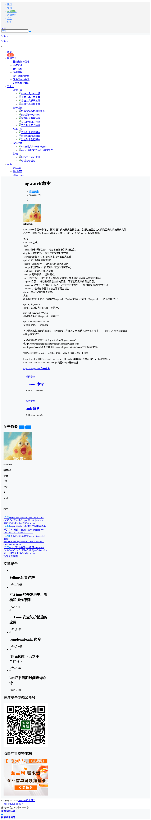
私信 (28, 427)
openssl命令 (35, 384)
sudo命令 (33, 408)
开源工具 (17, 90)
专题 (9, 8)
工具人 (10, 86)
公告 (9, 18)
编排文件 (17, 143)
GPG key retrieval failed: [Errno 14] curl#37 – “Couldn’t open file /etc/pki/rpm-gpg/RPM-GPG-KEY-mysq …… (24, 520)
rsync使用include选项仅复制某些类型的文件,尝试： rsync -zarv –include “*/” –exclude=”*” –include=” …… (25, 529)
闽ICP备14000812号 (14, 804)
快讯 (9, 4)
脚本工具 (17, 129)
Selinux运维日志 (26, 800)
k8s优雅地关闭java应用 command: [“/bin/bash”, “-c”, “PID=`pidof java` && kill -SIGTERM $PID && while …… (25, 550)
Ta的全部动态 (11, 556)
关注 (21, 427)
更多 (9, 164)
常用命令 (12, 58)
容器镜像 (17, 107)
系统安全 (34, 191)
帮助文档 (12, 15)
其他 (15, 153)
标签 (9, 22)
